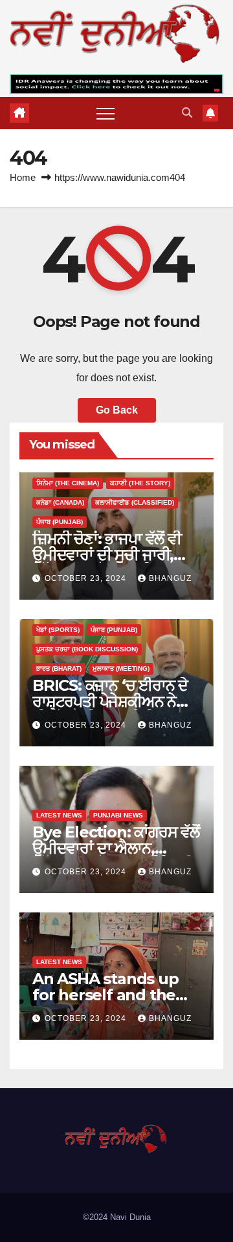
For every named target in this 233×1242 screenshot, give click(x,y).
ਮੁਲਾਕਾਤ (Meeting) (121, 668)
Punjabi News (118, 815)
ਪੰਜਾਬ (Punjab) (59, 521)
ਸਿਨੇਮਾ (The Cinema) (67, 483)
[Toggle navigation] (105, 113)
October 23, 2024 (87, 578)
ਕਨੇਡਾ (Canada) (60, 502)
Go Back (117, 410)
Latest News (59, 815)
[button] (187, 112)
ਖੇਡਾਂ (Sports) (58, 629)
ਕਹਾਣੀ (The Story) (140, 483)
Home (23, 177)
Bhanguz (170, 578)
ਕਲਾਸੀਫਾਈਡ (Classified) (134, 502)
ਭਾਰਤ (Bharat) (59, 668)
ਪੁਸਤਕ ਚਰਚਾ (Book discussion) (87, 649)
